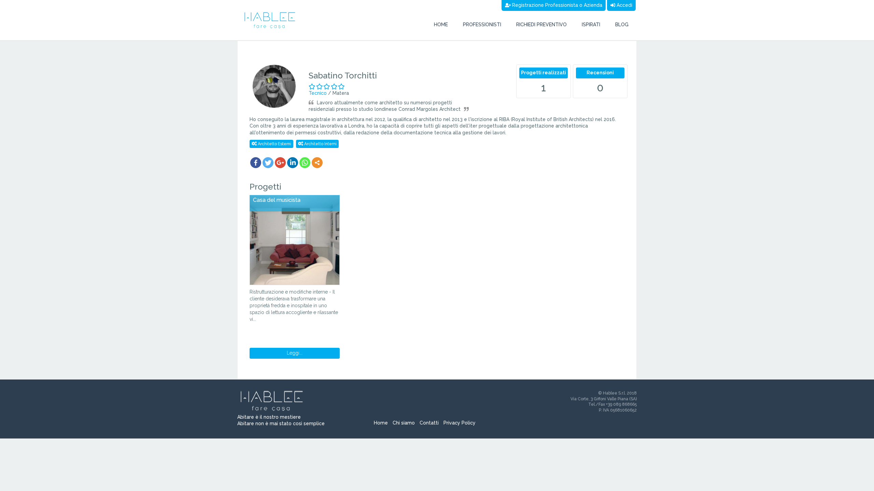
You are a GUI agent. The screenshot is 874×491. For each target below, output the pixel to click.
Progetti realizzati (543, 72)
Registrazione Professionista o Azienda (556, 5)
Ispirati (591, 24)
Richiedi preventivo (541, 24)
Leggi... (294, 353)
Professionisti (482, 24)
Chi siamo (404, 423)
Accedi (623, 5)
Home (441, 24)
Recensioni (600, 72)
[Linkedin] (292, 162)
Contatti (429, 423)
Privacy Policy (459, 423)
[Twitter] (268, 162)
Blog (622, 24)
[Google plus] (280, 162)
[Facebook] (255, 162)
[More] (317, 162)
